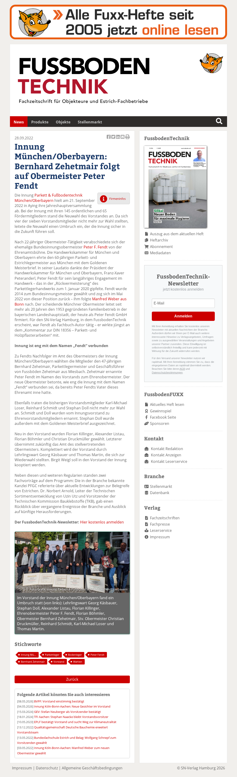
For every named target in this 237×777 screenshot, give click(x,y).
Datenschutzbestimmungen (167, 372)
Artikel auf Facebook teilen (109, 139)
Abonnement (161, 246)
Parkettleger (52, 654)
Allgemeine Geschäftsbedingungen (92, 768)
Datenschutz (47, 768)
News (19, 122)
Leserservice (161, 530)
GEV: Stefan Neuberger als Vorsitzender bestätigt (67, 712)
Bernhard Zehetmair (33, 661)
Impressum (160, 536)
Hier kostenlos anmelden (102, 522)
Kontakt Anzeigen (166, 454)
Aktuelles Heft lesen (167, 404)
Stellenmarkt (90, 122)
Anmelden (183, 316)
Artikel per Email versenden (123, 139)
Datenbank (159, 492)
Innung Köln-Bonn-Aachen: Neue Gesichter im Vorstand (72, 706)
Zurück (72, 679)
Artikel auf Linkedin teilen (118, 139)
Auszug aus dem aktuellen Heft (177, 233)
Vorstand (58, 661)
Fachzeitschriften (165, 517)
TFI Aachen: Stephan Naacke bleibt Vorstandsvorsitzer (71, 717)
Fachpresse (160, 524)
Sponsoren (159, 423)
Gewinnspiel (160, 411)
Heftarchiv (159, 240)
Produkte (39, 122)
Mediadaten (160, 252)
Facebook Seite (163, 417)
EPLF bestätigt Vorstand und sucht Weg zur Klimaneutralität (75, 722)
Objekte (63, 122)
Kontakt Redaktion (167, 448)
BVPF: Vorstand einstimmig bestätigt (59, 701)
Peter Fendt (97, 654)
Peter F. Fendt (96, 247)
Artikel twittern (113, 139)
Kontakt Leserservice (169, 461)
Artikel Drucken (127, 139)
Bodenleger (75, 654)
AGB (182, 368)
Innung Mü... (28, 654)
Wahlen (77, 661)
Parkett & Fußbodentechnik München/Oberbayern (48, 198)
